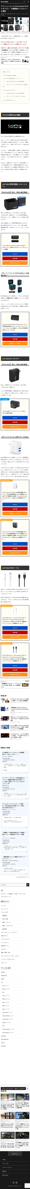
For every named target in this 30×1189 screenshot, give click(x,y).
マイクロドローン (5, 939)
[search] (27, 884)
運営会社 (4, 1171)
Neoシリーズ (5, 1009)
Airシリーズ (5, 985)
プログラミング (7, 896)
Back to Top (15, 1153)
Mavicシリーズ (6, 999)
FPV (17, 893)
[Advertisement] (15, 1066)
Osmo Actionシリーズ (8, 1032)
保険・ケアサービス (7, 925)
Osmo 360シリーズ (7, 1012)
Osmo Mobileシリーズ (8, 1015)
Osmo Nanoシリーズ (7, 1019)
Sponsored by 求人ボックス (23, 877)
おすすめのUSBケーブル (8, 100)
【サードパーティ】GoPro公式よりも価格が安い (15, 85)
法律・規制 (5, 919)
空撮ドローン (4, 935)
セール (4, 893)
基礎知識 (4, 915)
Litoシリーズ (5, 995)
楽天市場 (15, 258)
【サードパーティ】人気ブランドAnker (14, 96)
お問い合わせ (5, 1175)
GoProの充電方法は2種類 (9, 75)
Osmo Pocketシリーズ (8, 1029)
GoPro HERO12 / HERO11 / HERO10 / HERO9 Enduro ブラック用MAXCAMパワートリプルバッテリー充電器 (15, 247)
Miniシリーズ (5, 1005)
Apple (2, 978)
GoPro (3, 15)
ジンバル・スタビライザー (8, 959)
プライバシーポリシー (7, 1167)
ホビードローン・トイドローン (9, 932)
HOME (3, 1159)
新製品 (11, 893)
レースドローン (5, 942)
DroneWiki (14, 1186)
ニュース (3, 905)
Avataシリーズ (6, 989)
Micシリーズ (5, 1002)
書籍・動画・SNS (5, 952)
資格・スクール (6, 922)
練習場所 (4, 929)
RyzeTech (3, 1036)
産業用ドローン (5, 945)
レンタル (23, 893)
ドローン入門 (4, 912)
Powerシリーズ (6, 1022)
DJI (2, 982)
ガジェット (4, 962)
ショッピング (4, 909)
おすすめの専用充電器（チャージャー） (12, 78)
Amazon (15, 254)
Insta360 (3, 1046)
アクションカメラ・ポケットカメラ (21, 13)
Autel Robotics (5, 1039)
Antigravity (4, 975)
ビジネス (3, 949)
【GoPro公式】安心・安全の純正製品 (13, 81)
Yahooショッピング (15, 263)
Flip (3, 992)
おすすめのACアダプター (9, 90)
